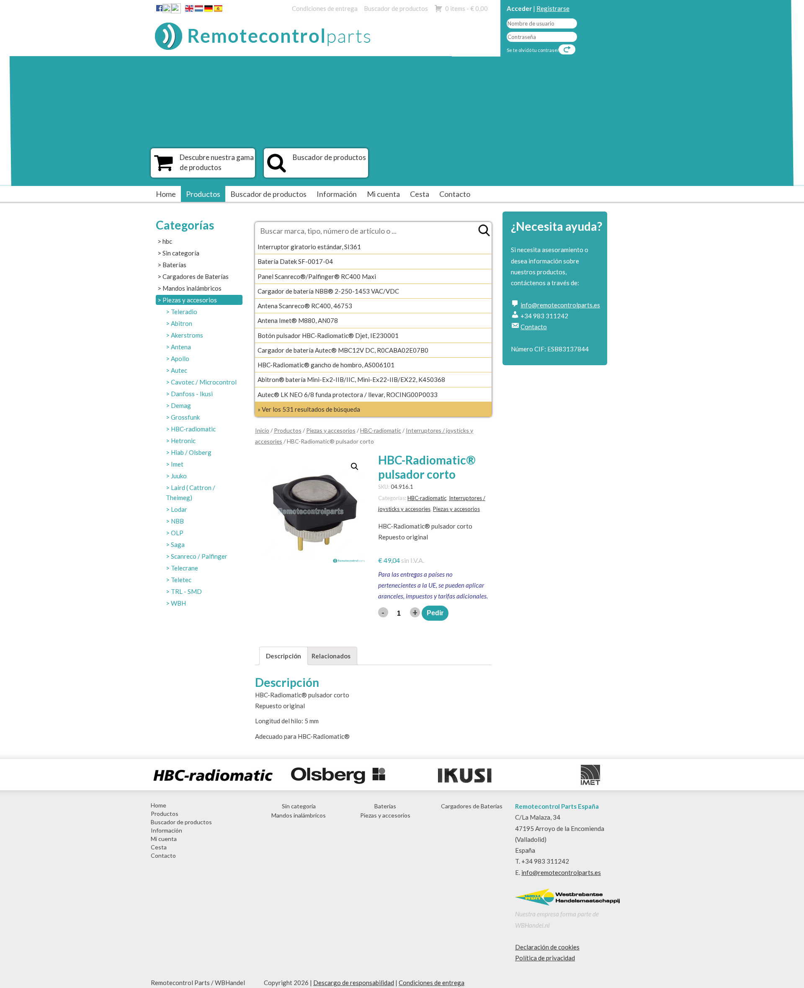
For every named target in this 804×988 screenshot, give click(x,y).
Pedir (435, 613)
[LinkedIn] (167, 10)
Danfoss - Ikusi (192, 393)
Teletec (181, 579)
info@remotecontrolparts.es (560, 305)
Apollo (180, 358)
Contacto (454, 194)
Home (166, 194)
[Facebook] (159, 8)
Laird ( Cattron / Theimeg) (190, 492)
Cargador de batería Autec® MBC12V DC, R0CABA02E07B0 (343, 350)
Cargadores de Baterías (195, 276)
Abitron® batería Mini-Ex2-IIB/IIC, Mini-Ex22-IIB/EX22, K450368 (351, 379)
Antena (181, 347)
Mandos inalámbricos (192, 288)
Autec (179, 370)
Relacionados (331, 656)
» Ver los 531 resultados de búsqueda (309, 409)
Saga (178, 544)
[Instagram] (176, 10)
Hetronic (183, 440)
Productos (203, 194)
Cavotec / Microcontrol (204, 382)
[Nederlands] (199, 10)
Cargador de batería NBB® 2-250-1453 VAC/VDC (328, 291)
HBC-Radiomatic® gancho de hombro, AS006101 (326, 365)
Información (337, 194)
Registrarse (553, 8)
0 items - (466, 8)
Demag (181, 405)
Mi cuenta (383, 194)
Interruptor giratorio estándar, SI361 (309, 246)
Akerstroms (187, 335)
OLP (177, 533)
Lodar (179, 509)
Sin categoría (180, 253)
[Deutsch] (208, 10)
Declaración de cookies (547, 947)
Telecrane (184, 568)
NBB (177, 521)
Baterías (174, 264)
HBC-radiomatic (193, 429)
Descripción (283, 656)
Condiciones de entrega (325, 8)
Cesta (419, 194)
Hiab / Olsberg (191, 452)
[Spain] (218, 10)
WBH (178, 603)
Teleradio (184, 311)
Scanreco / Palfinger (199, 556)
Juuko (179, 476)
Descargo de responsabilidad (353, 982)
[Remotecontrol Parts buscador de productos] (276, 167)
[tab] (283, 656)
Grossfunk (185, 417)
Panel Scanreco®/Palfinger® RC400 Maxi (317, 276)
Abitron (181, 323)
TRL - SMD (186, 591)
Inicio (262, 430)
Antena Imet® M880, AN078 (298, 320)
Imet (177, 464)
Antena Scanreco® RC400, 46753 (305, 306)
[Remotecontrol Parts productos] (163, 167)
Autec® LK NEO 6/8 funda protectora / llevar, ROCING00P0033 (348, 394)
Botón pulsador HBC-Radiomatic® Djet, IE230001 (328, 335)
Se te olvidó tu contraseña (535, 50)
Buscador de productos (396, 8)
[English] (189, 10)
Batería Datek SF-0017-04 (295, 261)
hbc (167, 241)
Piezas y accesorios (189, 300)
